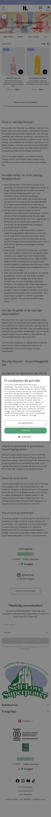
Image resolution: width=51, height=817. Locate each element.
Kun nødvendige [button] (25, 423)
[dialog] (25, 408)
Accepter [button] (25, 430)
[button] (25, 436)
